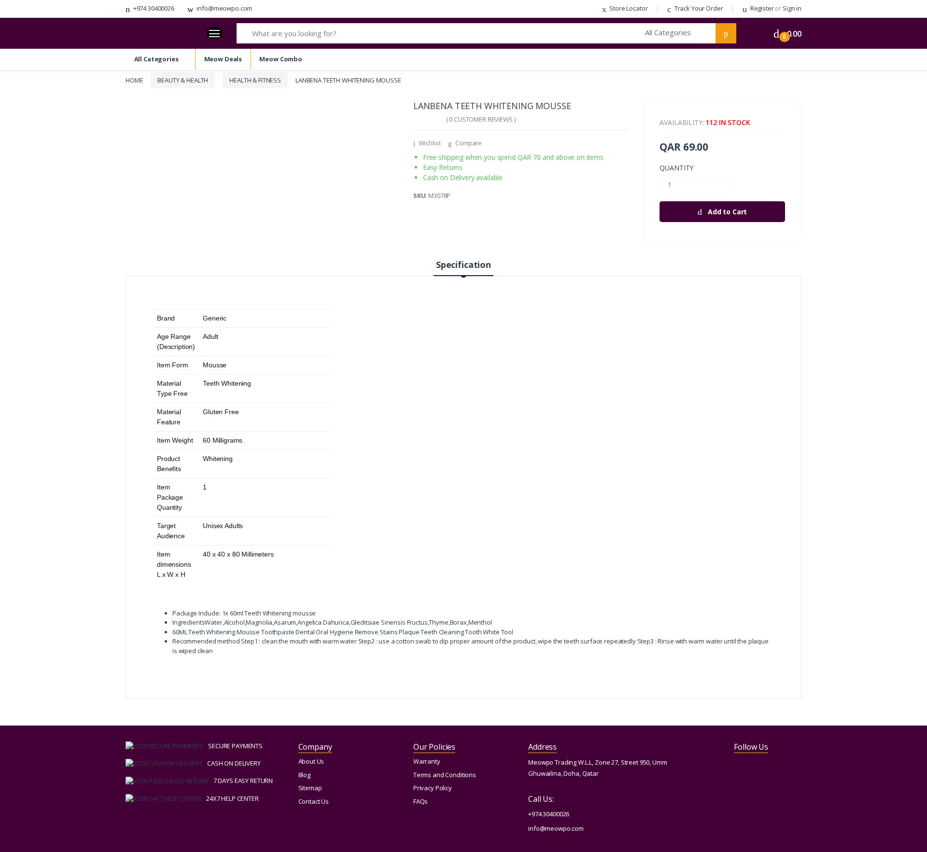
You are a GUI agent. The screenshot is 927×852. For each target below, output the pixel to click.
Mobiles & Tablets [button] (33, 55)
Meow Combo (27, 263)
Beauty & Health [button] (31, 131)
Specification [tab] (463, 264)
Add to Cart (726, 211)
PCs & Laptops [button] (28, 113)
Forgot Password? (891, 148)
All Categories (156, 59)
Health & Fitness (255, 80)
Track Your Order (698, 8)
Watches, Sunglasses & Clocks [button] (51, 93)
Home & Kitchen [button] (30, 189)
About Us (311, 761)
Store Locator (627, 8)
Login (836, 179)
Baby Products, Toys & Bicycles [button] (52, 208)
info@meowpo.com (224, 8)
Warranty (426, 761)
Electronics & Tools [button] (34, 74)
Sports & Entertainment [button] (41, 151)
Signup (837, 217)
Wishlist (429, 143)
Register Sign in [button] (64, 18)
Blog (304, 774)
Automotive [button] (24, 227)
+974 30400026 (153, 8)
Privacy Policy (432, 787)
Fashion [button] (19, 170)
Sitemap (310, 787)
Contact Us (313, 801)
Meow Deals (25, 246)
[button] (680, 33)
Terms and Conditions (444, 774)
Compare (468, 143)
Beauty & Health (182, 80)
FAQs (420, 801)
